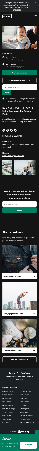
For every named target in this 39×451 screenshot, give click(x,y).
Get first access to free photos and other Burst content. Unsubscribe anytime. (21, 99)
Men (4, 144)
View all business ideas (19, 359)
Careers (12, 372)
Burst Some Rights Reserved (13, 155)
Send (7, 92)
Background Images (8, 408)
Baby (8, 144)
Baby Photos (6, 422)
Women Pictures (7, 412)
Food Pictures (24, 398)
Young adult (6, 147)
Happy (27, 144)
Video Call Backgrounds (28, 422)
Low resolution (11, 64)
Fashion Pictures (25, 391)
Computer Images (8, 405)
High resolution (11, 57)
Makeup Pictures (7, 394)
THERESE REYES (16, 135)
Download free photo (19, 72)
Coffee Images (25, 394)
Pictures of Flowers (26, 415)
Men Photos (24, 412)
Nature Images (7, 398)
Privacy (30, 376)
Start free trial (28, 445)
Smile (32, 144)
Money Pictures (25, 401)
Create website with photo (19, 80)
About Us (19, 379)
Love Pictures (6, 415)
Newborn (14, 144)
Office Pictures (7, 401)
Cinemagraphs (24, 408)
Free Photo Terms (23, 372)
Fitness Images (25, 419)
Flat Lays (23, 405)
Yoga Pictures (6, 419)
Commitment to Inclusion (15, 376)
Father (21, 144)
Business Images (8, 391)
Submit (19, 210)
